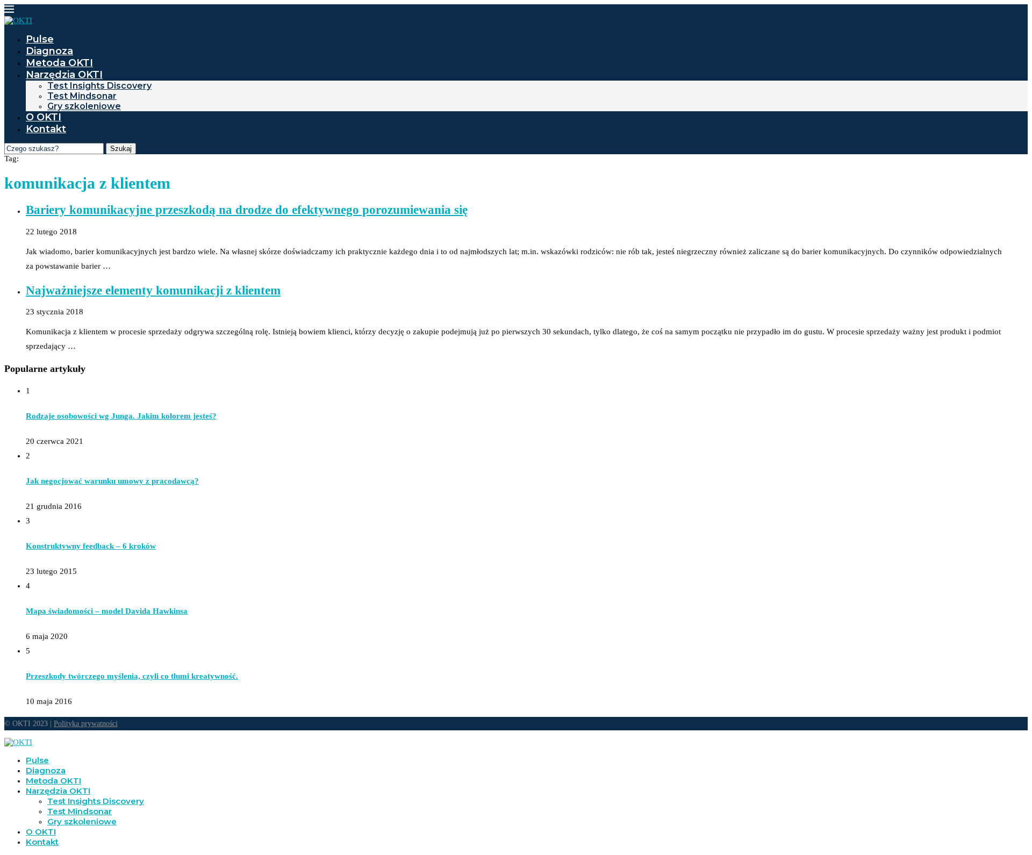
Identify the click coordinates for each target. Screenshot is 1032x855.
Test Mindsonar (82, 96)
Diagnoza (49, 51)
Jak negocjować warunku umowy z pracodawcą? (112, 481)
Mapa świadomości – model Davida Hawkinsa (107, 611)
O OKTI (43, 117)
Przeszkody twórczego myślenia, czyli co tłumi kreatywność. (132, 676)
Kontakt (46, 129)
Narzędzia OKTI (64, 75)
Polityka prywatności (86, 724)
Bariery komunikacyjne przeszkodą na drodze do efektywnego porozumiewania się (247, 210)
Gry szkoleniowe (84, 106)
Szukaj (121, 149)
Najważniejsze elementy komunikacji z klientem (153, 290)
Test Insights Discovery (99, 86)
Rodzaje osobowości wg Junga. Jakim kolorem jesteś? (121, 416)
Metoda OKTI (59, 63)
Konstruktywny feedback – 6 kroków (91, 546)
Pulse (40, 39)
